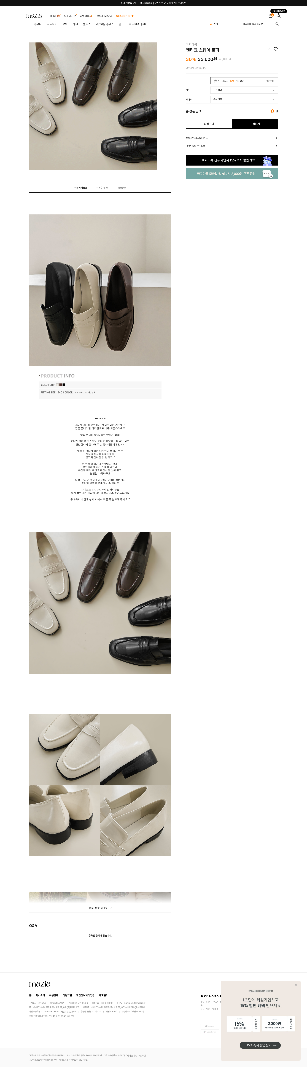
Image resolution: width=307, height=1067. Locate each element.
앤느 (121, 24)
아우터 (38, 24)
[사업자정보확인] (68, 1011)
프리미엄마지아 (138, 24)
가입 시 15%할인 (279, 10)
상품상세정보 (80, 187)
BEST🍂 (55, 16)
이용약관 (67, 995)
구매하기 (255, 124)
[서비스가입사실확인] (136, 1055)
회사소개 (40, 995)
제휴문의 (103, 995)
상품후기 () (102, 187)
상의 (65, 24)
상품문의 (122, 187)
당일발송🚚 (86, 16)
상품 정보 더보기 (98, 907)
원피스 (87, 24)
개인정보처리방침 (85, 995)
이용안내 (53, 995)
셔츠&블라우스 (105, 24)
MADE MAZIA (104, 16)
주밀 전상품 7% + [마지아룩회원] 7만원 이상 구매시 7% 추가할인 (153, 3)
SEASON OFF (125, 16)
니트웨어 (52, 24)
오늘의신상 (70, 16)
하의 (75, 24)
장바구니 (209, 124)
